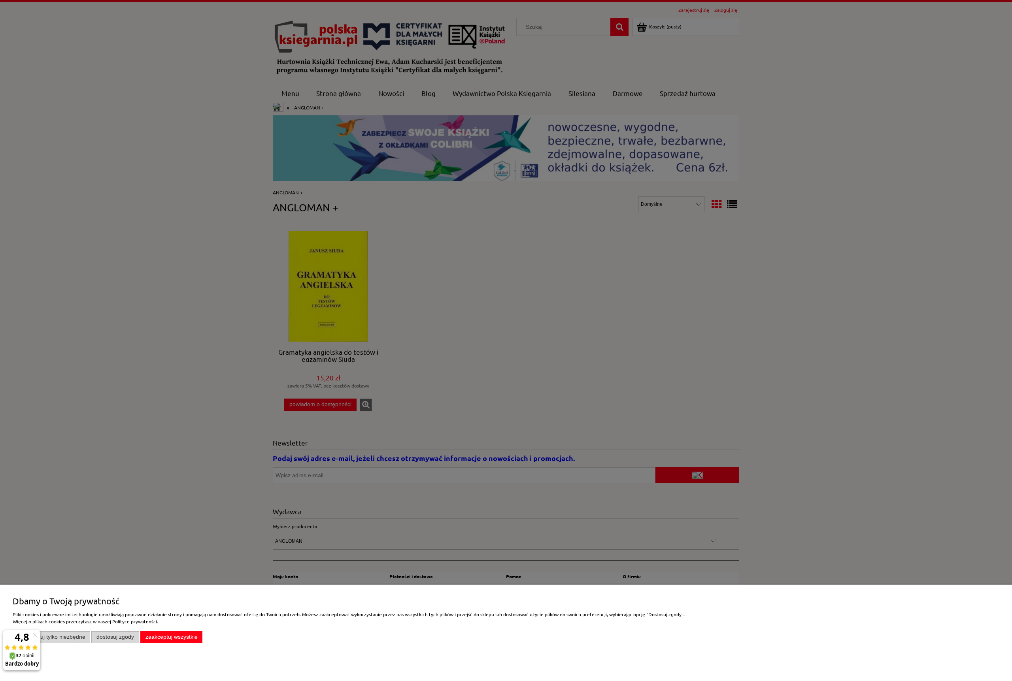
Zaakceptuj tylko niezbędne (51, 637)
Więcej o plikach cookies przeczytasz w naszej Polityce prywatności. (85, 621)
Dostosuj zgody (115, 637)
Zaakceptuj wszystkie (171, 637)
